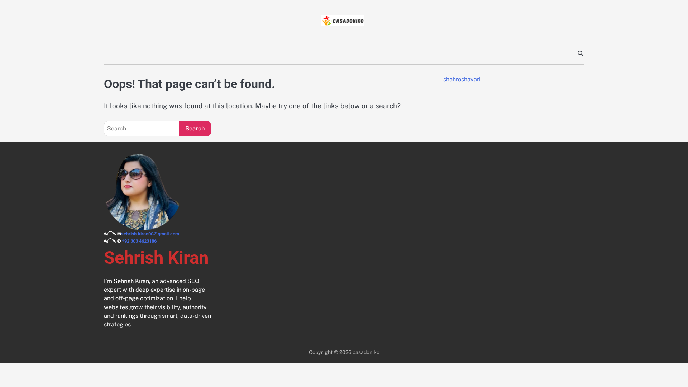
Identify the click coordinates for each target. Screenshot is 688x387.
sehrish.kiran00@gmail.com (150, 233)
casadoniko (366, 352)
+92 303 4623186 (139, 241)
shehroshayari (462, 79)
